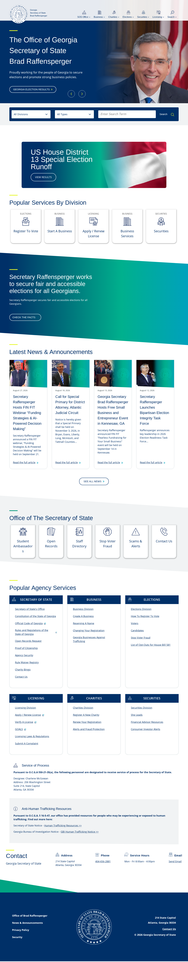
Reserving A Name (83, 623)
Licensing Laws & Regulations (32, 736)
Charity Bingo (23, 669)
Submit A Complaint (26, 743)
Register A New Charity (86, 714)
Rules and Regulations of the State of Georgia (31, 632)
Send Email (175, 861)
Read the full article (24, 462)
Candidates (137, 630)
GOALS (19, 729)
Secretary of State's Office (30, 609)
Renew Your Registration (87, 722)
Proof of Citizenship (26, 648)
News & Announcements (27, 922)
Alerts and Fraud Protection (89, 729)
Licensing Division (25, 707)
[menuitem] (84, 14)
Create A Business (83, 616)
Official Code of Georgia (29, 623)
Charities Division (83, 707)
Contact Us (21, 676)
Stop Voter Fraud (140, 637)
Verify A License (24, 722)
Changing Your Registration (88, 630)
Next (82, 93)
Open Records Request (28, 641)
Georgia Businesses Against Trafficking (89, 639)
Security (17, 937)
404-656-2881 (103, 861)
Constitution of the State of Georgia (35, 616)
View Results (43, 177)
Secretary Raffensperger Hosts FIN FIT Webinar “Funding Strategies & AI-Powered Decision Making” (27, 413)
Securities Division (141, 707)
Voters (134, 623)
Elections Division (141, 609)
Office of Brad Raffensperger (29, 915)
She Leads (137, 714)
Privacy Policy (20, 930)
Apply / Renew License (28, 714)
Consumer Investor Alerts (145, 729)
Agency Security (24, 655)
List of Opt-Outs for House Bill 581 (151, 644)
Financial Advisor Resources (147, 722)
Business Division (83, 609)
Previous (71, 93)
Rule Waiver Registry (27, 662)
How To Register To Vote (145, 616)
